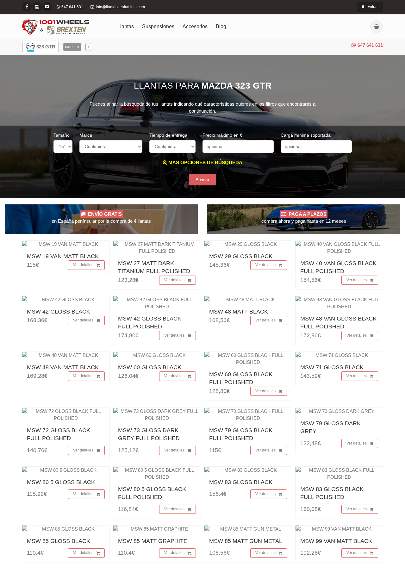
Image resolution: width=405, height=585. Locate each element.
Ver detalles (83, 265)
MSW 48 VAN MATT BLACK (63, 367)
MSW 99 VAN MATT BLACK (336, 541)
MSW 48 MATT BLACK (238, 311)
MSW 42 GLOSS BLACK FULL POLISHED (149, 322)
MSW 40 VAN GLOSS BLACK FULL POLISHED (338, 267)
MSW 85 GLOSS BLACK (58, 541)
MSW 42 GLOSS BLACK (58, 311)
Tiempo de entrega (168, 135)
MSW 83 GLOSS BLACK (240, 482)
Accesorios (195, 26)
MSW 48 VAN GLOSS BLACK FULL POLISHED (338, 322)
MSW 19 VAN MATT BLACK (63, 256)
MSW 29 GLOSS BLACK (240, 256)
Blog (221, 26)
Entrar (372, 6)
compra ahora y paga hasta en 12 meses (303, 217)
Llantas (125, 26)
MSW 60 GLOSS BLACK (149, 367)
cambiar (72, 47)
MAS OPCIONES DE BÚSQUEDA (204, 162)
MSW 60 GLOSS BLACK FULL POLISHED (240, 378)
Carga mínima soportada (306, 135)
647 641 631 (370, 45)
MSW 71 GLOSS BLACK (332, 367)
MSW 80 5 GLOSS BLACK (61, 482)
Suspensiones (158, 26)
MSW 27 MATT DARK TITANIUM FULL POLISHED (154, 267)
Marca (85, 135)
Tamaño (61, 135)
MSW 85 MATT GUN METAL (245, 541)
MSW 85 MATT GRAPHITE (152, 541)
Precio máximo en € (222, 135)
